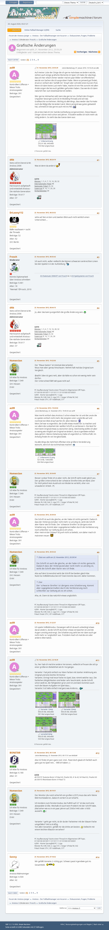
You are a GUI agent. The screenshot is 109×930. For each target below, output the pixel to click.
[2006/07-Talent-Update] (11, 296)
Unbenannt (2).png (47, 457)
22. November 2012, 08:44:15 (45, 307)
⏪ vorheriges (80, 52)
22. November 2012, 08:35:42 (45, 257)
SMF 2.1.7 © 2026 (11, 924)
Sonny (13, 856)
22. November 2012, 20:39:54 (45, 515)
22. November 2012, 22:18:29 (47, 660)
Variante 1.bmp (46, 709)
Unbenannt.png (46, 141)
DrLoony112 (16, 212)
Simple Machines (24, 924)
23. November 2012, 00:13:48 (45, 753)
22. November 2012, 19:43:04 (47, 408)
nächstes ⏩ (94, 52)
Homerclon (16, 360)
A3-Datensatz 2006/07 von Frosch (53, 276)
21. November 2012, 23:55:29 (47, 68)
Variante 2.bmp (69, 709)
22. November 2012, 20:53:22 (45, 552)
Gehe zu (63, 908)
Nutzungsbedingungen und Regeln (79, 924)
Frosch (32, 39)
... (36, 59)
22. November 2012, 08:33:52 (45, 213)
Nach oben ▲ (99, 924)
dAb (12, 159)
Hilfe (62, 924)
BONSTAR (15, 752)
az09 (12, 67)
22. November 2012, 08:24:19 (45, 160)
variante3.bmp (46, 734)
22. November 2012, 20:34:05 (45, 473)
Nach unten (13, 60)
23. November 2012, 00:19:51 (45, 791)
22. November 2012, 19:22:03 (45, 360)
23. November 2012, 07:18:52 (45, 857)
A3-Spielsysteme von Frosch (83, 276)
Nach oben (12, 893)
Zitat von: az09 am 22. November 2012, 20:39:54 (57, 557)
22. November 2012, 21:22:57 (45, 623)
